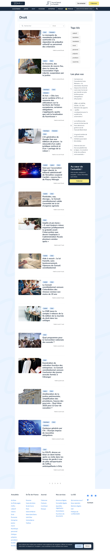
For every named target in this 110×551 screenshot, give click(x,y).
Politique (13, 534)
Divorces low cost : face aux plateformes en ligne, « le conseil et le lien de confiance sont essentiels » (81, 150)
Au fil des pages (15, 503)
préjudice (75, 53)
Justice (26, 9)
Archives (13, 500)
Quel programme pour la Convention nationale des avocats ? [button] (53, 340)
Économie (42, 9)
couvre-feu (75, 62)
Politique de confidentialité (75, 513)
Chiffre (13, 506)
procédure (75, 57)
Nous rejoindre (75, 503)
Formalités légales (61, 503)
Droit (33, 9)
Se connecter (81, 3)
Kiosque (43, 509)
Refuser (87, 546)
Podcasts (44, 503)
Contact (90, 503)
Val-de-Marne (30, 520)
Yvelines (28, 523)
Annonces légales (61, 500)
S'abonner (94, 3)
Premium (70, 9)
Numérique (46, 89)
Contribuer (44, 506)
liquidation (76, 37)
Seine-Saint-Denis (31, 514)
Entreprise (51, 9)
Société (45, 165)
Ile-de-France (16, 9)
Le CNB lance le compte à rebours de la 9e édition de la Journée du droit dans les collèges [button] (53, 316)
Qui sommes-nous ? (77, 500)
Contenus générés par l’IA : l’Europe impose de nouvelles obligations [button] (52, 431)
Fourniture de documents (60, 515)
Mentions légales (76, 506)
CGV (72, 509)
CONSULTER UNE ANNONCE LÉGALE (84, 8)
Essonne (28, 500)
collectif (75, 33)
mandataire (76, 41)
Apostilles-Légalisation (59, 507)
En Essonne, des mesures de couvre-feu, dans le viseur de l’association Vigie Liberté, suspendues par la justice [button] (53, 69)
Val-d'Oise (29, 517)
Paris (27, 509)
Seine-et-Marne (30, 512)
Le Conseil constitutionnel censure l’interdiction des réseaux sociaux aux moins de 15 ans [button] (52, 289)
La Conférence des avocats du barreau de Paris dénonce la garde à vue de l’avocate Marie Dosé (81, 125)
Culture (13, 512)
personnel (75, 49)
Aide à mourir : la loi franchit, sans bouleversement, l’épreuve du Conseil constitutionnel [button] (51, 263)
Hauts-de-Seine (30, 503)
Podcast (60, 9)
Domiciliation (60, 511)
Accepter (79, 546)
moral (74, 45)
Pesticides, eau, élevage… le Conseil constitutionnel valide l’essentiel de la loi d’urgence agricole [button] (52, 201)
